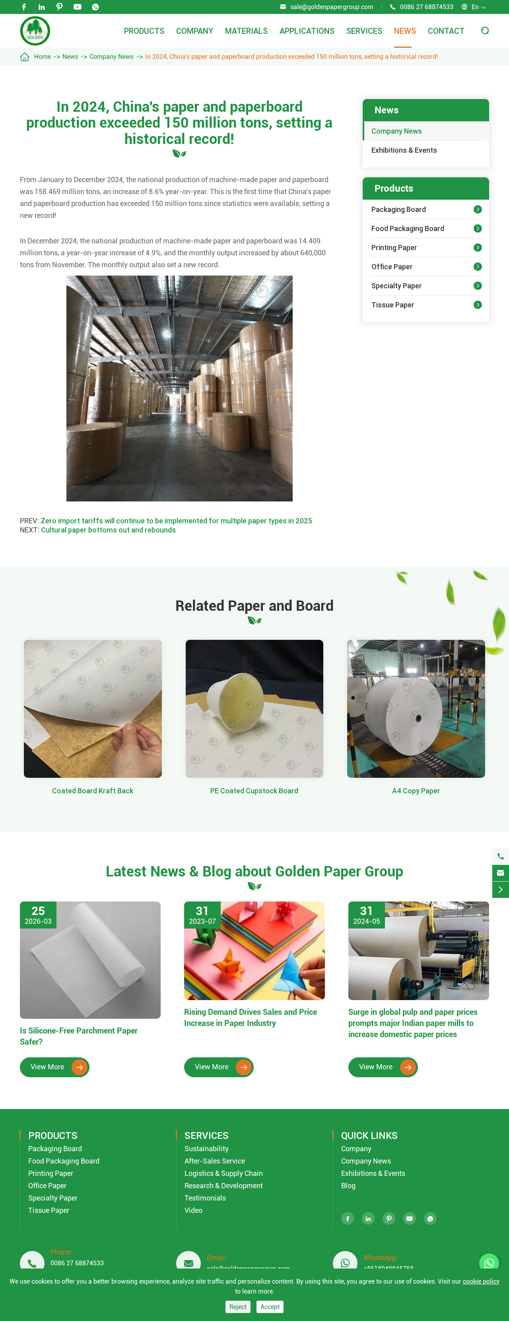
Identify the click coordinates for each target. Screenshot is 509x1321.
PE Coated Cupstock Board (254, 790)
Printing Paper (394, 247)
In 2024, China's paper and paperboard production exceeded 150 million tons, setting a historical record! (291, 56)
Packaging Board (398, 209)
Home (42, 56)
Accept (270, 1307)
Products (144, 31)
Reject (238, 1307)
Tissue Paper (392, 304)
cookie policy (481, 1281)
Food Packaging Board (407, 228)
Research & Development (224, 1185)
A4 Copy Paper (416, 790)
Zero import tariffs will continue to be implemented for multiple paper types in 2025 (176, 520)
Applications (307, 31)
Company (194, 31)
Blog (348, 1185)
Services (364, 31)
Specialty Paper (396, 285)
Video (193, 1210)
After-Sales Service (215, 1161)
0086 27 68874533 (426, 7)
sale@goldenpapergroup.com (331, 7)
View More (57, 1067)
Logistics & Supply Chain (224, 1173)
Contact (446, 31)
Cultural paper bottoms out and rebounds (108, 529)
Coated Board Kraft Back (92, 790)
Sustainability (207, 1148)
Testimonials (205, 1198)
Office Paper (392, 266)
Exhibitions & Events (404, 150)
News (405, 31)
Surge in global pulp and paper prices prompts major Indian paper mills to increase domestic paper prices (413, 1023)
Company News (111, 56)
